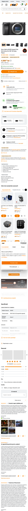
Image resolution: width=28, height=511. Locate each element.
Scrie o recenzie (17, 364)
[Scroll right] (26, 190)
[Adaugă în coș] (3, 216)
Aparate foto (8, 13)
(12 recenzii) (11, 55)
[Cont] (6, 4)
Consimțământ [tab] (5, 247)
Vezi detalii (21, 143)
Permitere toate (14, 262)
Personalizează (13, 266)
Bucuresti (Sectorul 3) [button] (16, 77)
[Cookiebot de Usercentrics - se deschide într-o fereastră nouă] (20, 243)
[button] (2, 5)
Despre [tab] (23, 247)
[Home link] (2, 13)
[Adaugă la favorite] (26, 71)
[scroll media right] (27, 355)
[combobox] (14, 8)
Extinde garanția (11, 131)
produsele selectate (16, 149)
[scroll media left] (1, 355)
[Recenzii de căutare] (24, 395)
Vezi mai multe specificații (9, 337)
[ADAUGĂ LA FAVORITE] (11, 216)
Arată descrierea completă (9, 298)
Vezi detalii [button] (18, 68)
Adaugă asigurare (17, 137)
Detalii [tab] (14, 247)
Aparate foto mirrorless (17, 13)
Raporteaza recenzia (5, 438)
